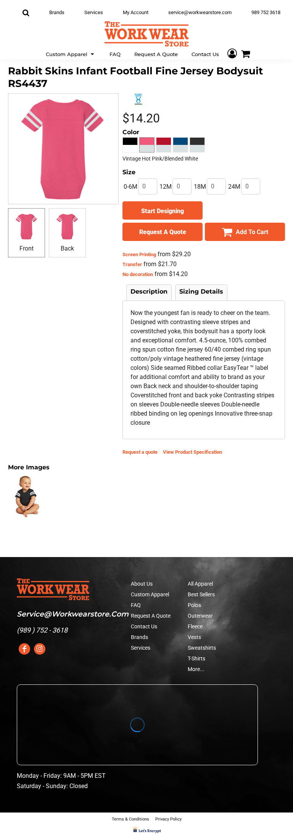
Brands (56, 12)
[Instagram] (39, 649)
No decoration (137, 274)
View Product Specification (192, 452)
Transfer (132, 264)
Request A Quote (151, 616)
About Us (142, 584)
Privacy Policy (168, 819)
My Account (135, 12)
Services (93, 12)
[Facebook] (24, 649)
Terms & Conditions (130, 819)
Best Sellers (201, 594)
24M (234, 186)
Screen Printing (139, 254)
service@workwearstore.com (200, 12)
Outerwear (200, 616)
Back (67, 248)
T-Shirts (196, 658)
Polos (194, 605)
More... (196, 669)
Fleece (195, 626)
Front (26, 248)
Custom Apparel (150, 594)
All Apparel (200, 584)
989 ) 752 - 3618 (43, 630)
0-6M (130, 186)
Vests (194, 637)
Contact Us (144, 626)
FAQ (136, 605)
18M (200, 186)
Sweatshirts (202, 648)
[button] (71, 53)
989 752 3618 (265, 12)
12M (165, 186)
